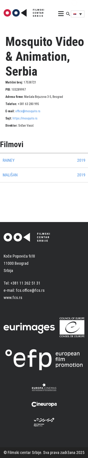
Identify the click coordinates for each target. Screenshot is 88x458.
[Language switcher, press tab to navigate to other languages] (77, 14)
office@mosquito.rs (27, 111)
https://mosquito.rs (25, 118)
